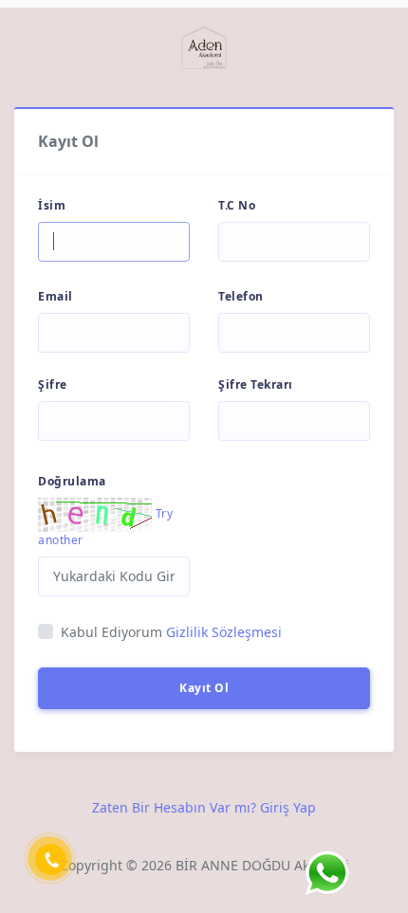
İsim (51, 205)
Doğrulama (72, 481)
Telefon (241, 296)
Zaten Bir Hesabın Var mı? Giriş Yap (204, 807)
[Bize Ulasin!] (326, 873)
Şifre (52, 384)
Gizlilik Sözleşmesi (224, 632)
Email (55, 296)
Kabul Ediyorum (171, 632)
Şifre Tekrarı (255, 384)
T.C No (236, 205)
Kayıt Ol (204, 688)
